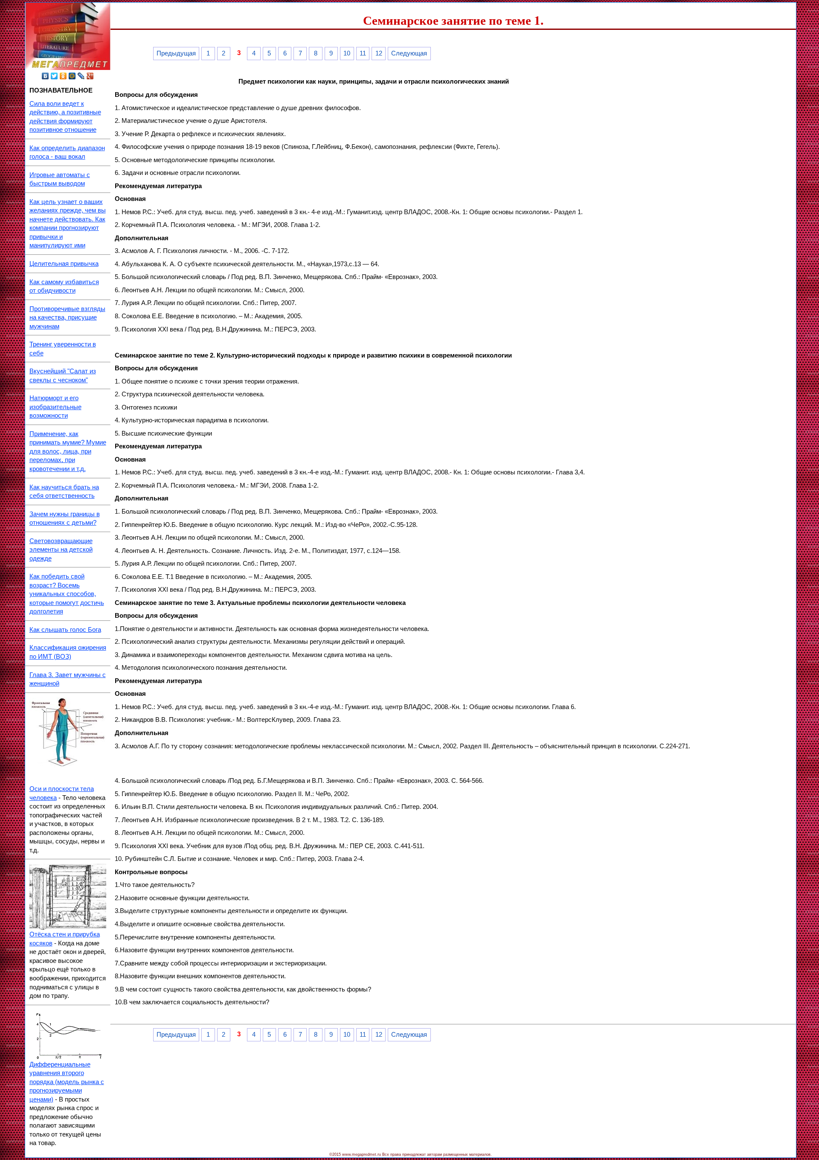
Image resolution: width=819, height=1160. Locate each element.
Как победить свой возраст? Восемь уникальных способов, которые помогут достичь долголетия (66, 594)
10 (346, 53)
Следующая (409, 53)
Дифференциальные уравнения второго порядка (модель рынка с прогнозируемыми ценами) (66, 1082)
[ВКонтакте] (45, 75)
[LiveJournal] (81, 75)
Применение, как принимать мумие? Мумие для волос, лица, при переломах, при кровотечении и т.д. (67, 451)
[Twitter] (54, 75)
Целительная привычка (64, 263)
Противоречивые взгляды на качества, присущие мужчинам (67, 317)
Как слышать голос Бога (65, 629)
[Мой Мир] (72, 75)
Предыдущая (176, 53)
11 (363, 53)
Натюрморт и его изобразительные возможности (55, 407)
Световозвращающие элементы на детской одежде (61, 550)
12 (378, 53)
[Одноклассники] (63, 75)
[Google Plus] (90, 75)
